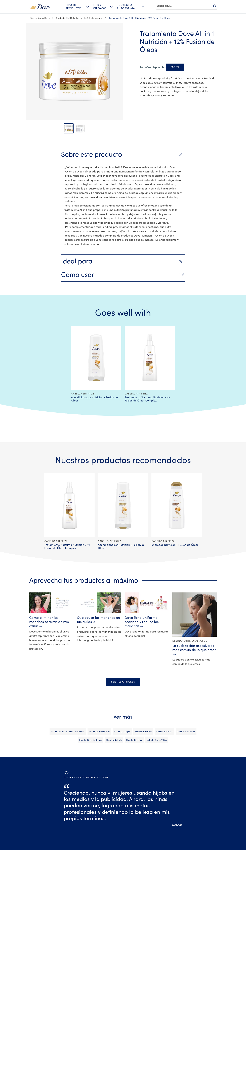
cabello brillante (164, 732)
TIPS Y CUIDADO (99, 7)
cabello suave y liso (157, 740)
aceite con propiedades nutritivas (67, 732)
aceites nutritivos (143, 732)
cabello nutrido (114, 740)
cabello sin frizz (134, 740)
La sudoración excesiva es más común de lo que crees (194, 648)
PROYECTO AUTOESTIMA (126, 7)
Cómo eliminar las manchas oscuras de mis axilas (49, 622)
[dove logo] (39, 6)
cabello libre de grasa (90, 740)
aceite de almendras (99, 732)
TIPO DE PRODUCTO (73, 7)
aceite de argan (122, 732)
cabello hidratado (186, 732)
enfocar (28, 31)
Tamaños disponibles (153, 67)
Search (215, 6)
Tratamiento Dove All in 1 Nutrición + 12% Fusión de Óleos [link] (139, 18)
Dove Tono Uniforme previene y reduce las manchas (142, 622)
